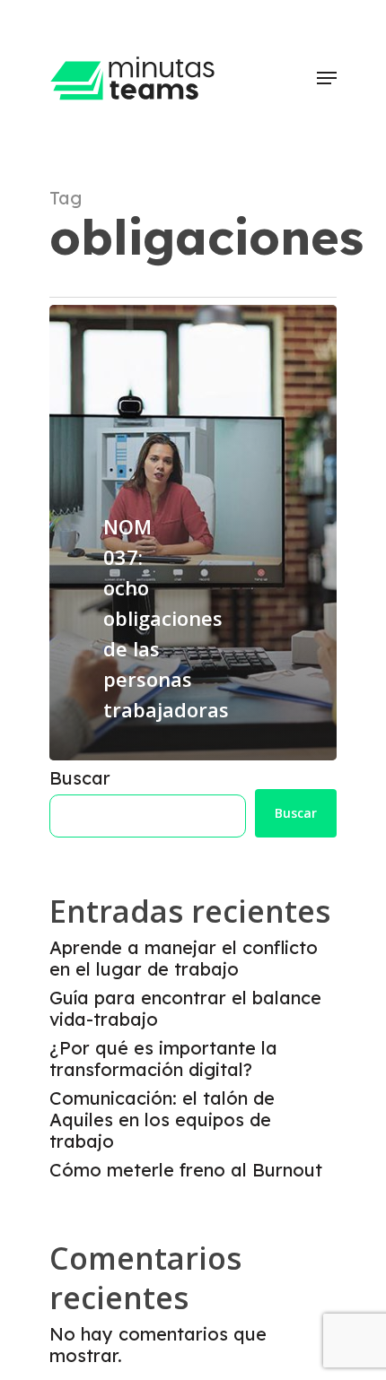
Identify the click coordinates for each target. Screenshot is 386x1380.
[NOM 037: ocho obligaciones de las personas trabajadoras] (193, 532)
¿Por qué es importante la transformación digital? (163, 1059)
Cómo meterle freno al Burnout (185, 1170)
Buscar (79, 778)
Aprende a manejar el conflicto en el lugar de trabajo (183, 958)
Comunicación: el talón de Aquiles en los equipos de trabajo (162, 1120)
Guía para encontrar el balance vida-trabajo (185, 1008)
